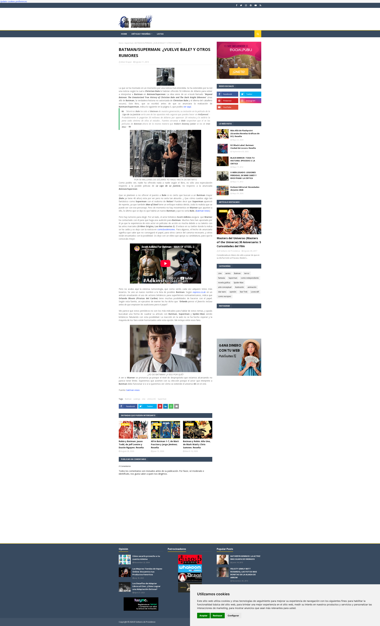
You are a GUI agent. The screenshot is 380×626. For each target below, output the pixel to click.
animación (252, 287)
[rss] (260, 5)
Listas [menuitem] (160, 34)
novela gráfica (224, 282)
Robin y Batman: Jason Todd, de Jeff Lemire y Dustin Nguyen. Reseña (131, 444)
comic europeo (224, 296)
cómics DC (151, 399)
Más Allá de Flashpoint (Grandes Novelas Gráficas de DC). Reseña (244, 133)
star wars (222, 292)
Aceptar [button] (204, 615)
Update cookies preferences (13, 1)
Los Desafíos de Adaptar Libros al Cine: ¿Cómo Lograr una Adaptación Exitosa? (146, 586)
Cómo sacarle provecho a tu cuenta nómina (146, 557)
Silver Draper (126, 62)
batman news (202, 210)
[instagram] (246, 5)
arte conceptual (224, 287)
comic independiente (250, 278)
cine (143, 399)
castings (136, 399)
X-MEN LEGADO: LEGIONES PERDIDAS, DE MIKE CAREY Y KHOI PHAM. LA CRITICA (243, 175)
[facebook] (236, 5)
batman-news (133, 390)
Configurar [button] (233, 615)
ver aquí (187, 106)
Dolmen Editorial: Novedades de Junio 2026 (244, 188)
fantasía (221, 278)
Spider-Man (238, 282)
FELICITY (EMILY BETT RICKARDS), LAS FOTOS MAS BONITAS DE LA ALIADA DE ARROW (243, 573)
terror (246, 273)
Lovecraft (255, 292)
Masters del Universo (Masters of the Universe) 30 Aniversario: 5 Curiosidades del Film (239, 242)
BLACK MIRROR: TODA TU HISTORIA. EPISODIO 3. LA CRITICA (242, 160)
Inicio (121, 43)
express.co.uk (199, 292)
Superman (129, 43)
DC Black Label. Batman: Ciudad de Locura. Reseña (243, 146)
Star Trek (243, 292)
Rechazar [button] (217, 615)
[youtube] (255, 5)
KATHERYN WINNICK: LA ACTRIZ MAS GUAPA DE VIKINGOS (245, 557)
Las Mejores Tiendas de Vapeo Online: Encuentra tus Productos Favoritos (147, 571)
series (227, 273)
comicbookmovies (166, 229)
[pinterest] (250, 5)
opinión (233, 292)
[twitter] (241, 5)
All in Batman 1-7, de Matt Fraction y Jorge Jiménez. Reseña (165, 444)
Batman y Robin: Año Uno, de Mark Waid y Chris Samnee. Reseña (196, 444)
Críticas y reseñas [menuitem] (141, 34)
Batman (128, 399)
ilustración (239, 287)
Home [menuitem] (124, 34)
